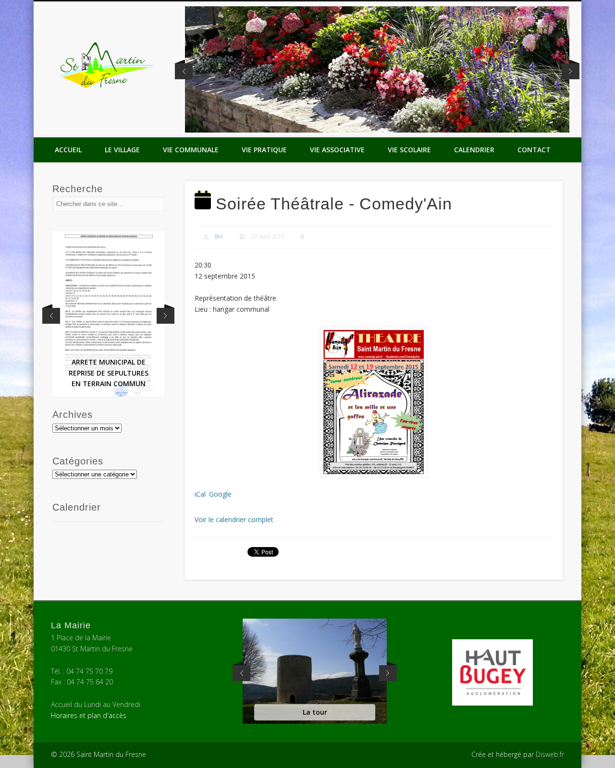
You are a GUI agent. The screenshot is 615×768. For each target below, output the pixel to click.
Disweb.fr (550, 754)
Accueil (68, 149)
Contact (534, 149)
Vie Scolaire (409, 149)
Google (220, 494)
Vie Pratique (264, 149)
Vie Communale (191, 149)
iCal (200, 494)
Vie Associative (337, 149)
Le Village (122, 149)
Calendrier (474, 149)
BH (218, 236)
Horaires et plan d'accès (88, 715)
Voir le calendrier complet (234, 519)
